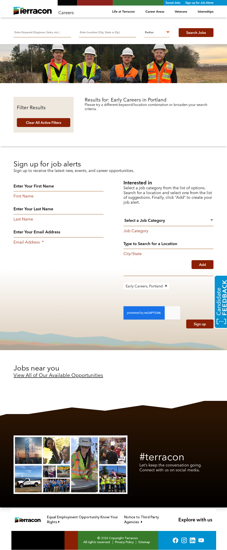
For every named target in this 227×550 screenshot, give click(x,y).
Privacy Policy (124, 542)
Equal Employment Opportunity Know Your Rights (82, 520)
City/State (132, 253)
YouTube (201, 540)
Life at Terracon (123, 12)
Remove (166, 286)
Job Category (135, 230)
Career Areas (154, 12)
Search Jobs (196, 32)
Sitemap (144, 542)
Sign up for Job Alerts (199, 2)
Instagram (184, 540)
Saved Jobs (173, 2)
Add (202, 264)
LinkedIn (192, 540)
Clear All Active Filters (43, 122)
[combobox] (107, 31)
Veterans (181, 12)
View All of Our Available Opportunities (58, 375)
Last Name (23, 219)
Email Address (29, 242)
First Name (23, 196)
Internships (205, 12)
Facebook (175, 540)
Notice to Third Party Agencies (147, 520)
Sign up (200, 324)
